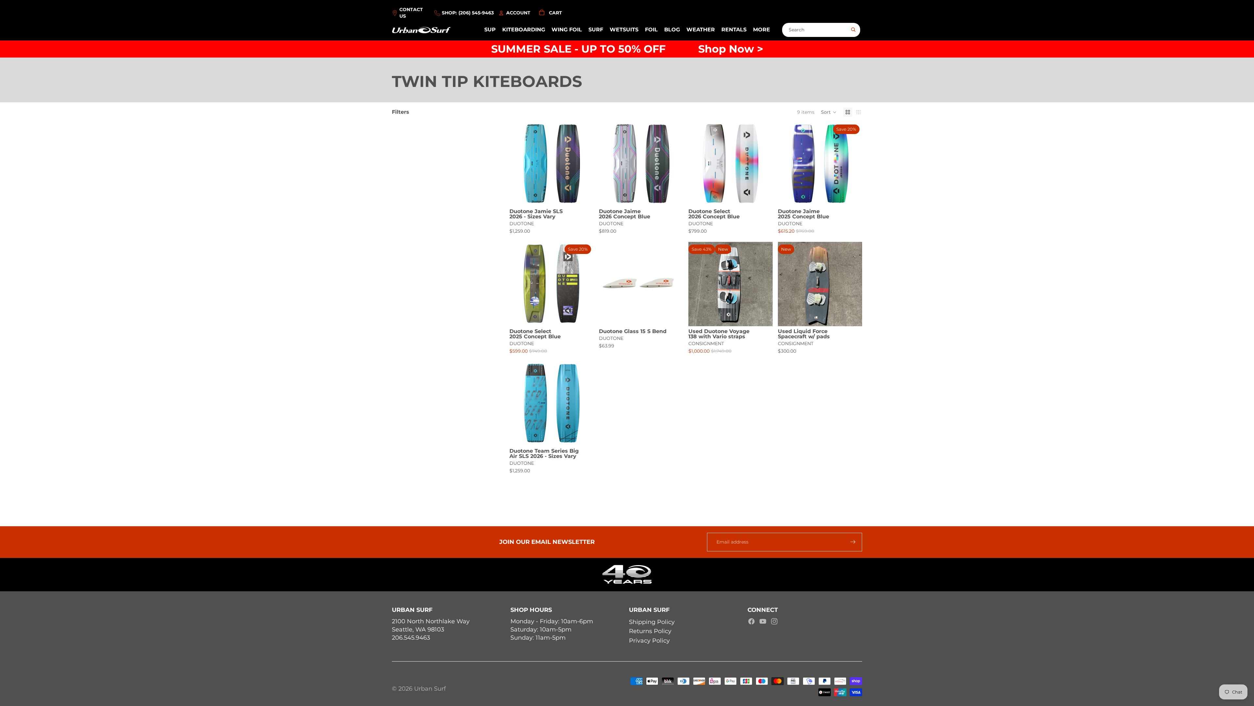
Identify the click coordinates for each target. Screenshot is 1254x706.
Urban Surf (430, 688)
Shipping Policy (652, 622)
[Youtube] (763, 621)
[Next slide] (584, 164)
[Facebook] (751, 621)
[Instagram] (774, 621)
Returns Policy (650, 631)
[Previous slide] (519, 164)
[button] (829, 112)
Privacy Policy (649, 640)
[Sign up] (853, 542)
